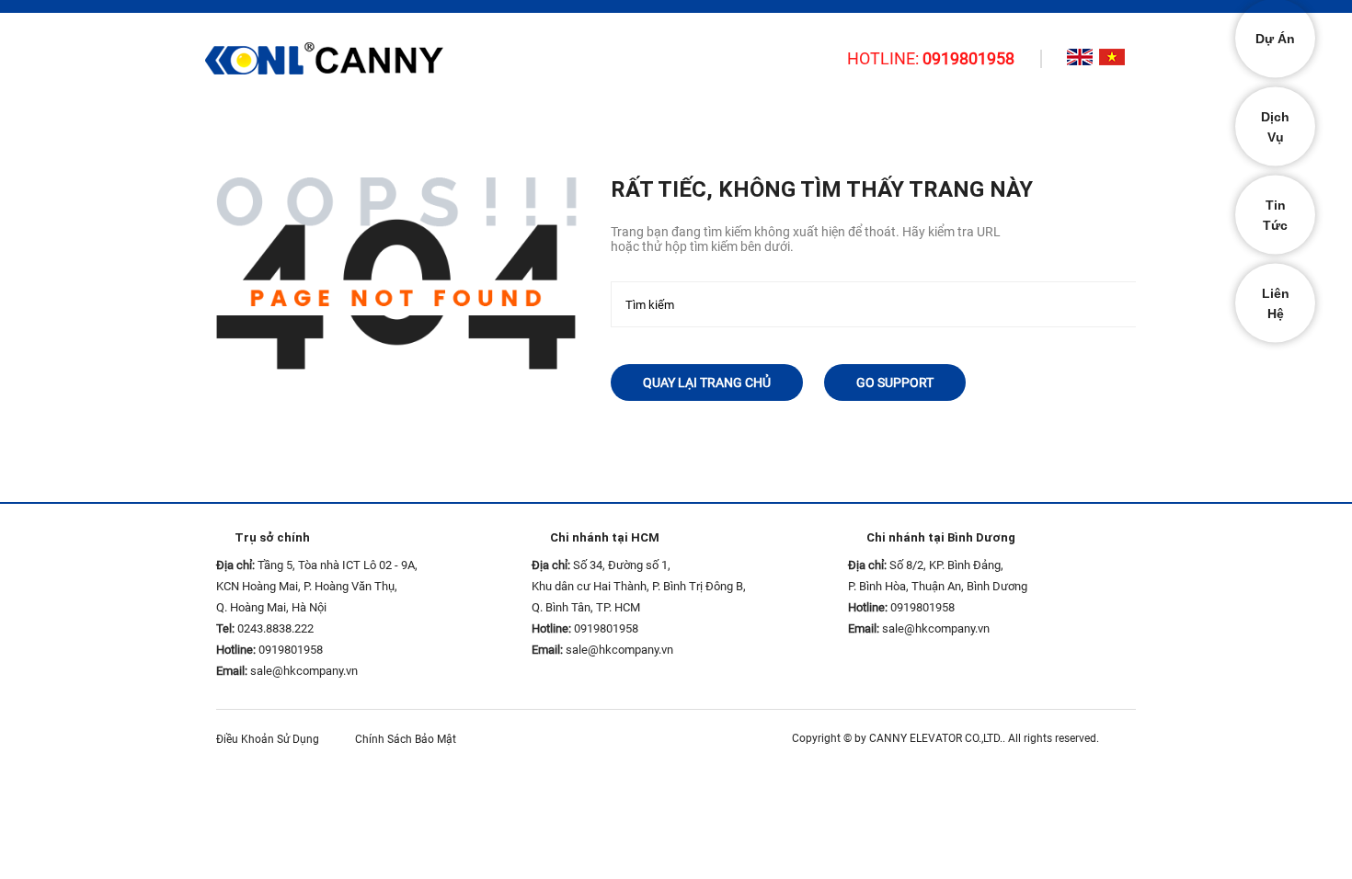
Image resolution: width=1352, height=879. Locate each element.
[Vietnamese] (1112, 57)
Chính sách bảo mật (409, 739)
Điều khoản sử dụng (271, 739)
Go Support (895, 382)
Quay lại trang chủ (707, 382)
